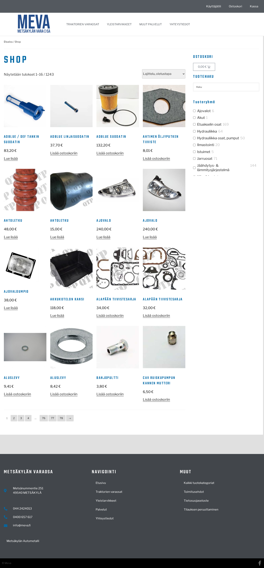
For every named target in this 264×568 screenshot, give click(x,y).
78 (61, 418)
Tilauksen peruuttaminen (201, 509)
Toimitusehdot (194, 492)
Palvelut (101, 509)
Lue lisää (11, 158)
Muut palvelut (150, 24)
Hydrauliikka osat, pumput (218, 138)
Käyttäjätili (213, 6)
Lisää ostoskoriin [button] (63, 153)
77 (52, 418)
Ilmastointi (205, 145)
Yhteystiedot (179, 24)
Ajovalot (204, 111)
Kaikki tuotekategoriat (199, 483)
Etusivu (8, 41)
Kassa (254, 6)
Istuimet (203, 152)
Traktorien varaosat (82, 24)
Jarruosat (204, 158)
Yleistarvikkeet (119, 24)
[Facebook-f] (259, 563)
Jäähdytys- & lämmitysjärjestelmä (213, 167)
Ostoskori (235, 6)
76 (43, 418)
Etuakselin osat (209, 124)
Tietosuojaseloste (196, 500)
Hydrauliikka (207, 131)
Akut (201, 118)
